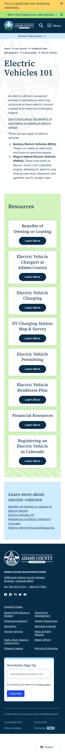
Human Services (13, 631)
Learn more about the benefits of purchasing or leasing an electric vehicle (30, 123)
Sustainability (30, 52)
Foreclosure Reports (15, 621)
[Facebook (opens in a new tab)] (5, 594)
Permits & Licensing (46, 648)
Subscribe (15, 693)
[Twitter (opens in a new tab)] (20, 594)
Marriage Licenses (45, 626)
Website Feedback (13, 728)
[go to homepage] (19, 25)
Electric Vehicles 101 (21, 515)
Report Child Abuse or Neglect (17, 614)
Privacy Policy (40, 722)
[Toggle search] (41, 26)
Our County (21, 48)
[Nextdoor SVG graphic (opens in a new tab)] (15, 594)
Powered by (39, 728)
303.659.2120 (17, 587)
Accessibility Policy (13, 722)
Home (7, 48)
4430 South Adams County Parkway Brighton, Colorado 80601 (24, 579)
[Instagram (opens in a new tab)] (10, 594)
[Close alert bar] (61, 3)
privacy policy (44, 684)
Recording (10, 626)
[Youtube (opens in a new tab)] (25, 594)
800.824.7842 (37, 587)
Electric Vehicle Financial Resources (31, 528)
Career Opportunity (46, 621)
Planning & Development (42, 614)
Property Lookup (13, 648)
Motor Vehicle (43, 639)
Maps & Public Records (43, 633)
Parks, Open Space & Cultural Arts (16, 641)
